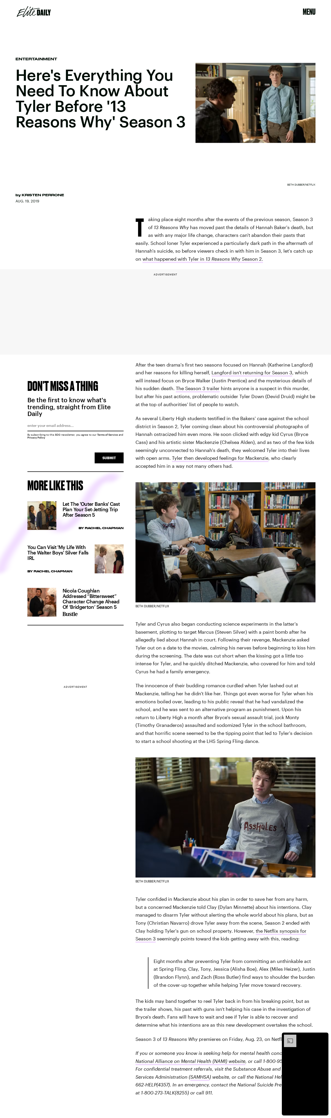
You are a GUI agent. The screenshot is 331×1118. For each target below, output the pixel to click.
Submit (109, 458)
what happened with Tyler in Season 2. (202, 259)
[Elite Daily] (34, 11)
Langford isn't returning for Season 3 (252, 372)
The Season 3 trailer (198, 388)
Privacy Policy (36, 437)
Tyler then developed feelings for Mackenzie (220, 458)
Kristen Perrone (43, 195)
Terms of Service (107, 434)
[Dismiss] (323, 1037)
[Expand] (287, 1037)
